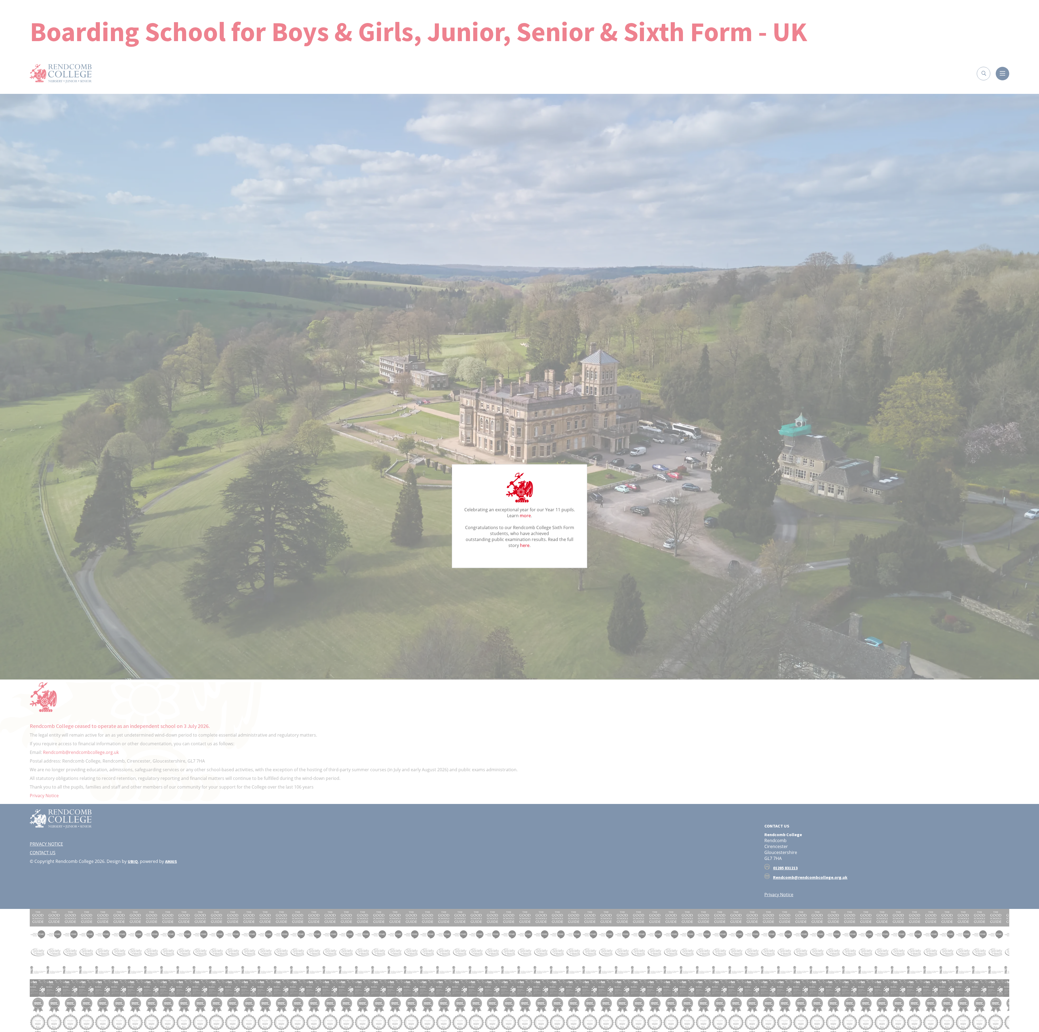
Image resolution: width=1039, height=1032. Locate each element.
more (525, 515)
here (525, 545)
